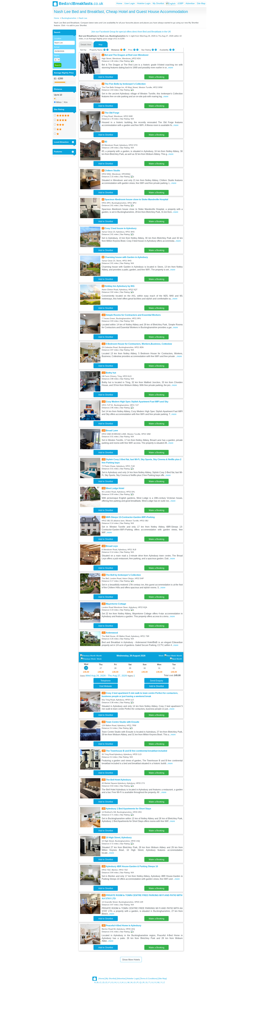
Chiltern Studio (112, 170)
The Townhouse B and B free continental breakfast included (136, 751)
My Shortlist (158, 3)
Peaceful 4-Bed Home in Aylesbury (123, 925)
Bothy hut (111, 373)
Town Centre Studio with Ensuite (122, 722)
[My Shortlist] (110, 978)
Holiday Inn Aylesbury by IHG (119, 286)
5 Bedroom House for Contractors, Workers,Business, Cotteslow (139, 344)
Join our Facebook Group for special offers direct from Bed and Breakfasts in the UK (131, 32)
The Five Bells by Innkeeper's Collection (125, 84)
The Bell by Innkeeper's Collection (123, 575)
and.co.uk (81, 3)
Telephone (105, 681)
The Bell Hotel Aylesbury (118, 780)
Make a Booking (156, 77)
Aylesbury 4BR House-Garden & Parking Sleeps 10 (132, 866)
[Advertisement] (194, 70)
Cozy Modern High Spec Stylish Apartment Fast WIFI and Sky (137, 401)
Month (99, 656)
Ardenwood (112, 633)
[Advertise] (121, 978)
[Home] (101, 978)
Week (99, 659)
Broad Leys (112, 546)
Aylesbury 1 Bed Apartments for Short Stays (128, 808)
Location (57, 38)
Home (119, 3)
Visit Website (105, 686)
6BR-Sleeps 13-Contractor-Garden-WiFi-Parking (130, 517)
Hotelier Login (144, 3)
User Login (129, 3)
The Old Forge (112, 113)
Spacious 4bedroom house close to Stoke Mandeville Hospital (136, 199)
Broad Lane (112, 430)
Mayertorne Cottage (116, 604)
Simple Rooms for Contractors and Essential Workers (133, 315)
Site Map (201, 3)
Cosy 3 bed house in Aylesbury (121, 228)
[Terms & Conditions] (149, 978)
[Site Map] (162, 978)
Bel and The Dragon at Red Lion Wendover (127, 55)
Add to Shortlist (105, 77)
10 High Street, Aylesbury (119, 837)
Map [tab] (100, 44)
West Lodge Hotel (115, 488)
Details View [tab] (86, 44)
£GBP (180, 3)
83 (106, 142)
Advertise (190, 3)
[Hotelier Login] (132, 978)
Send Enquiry (156, 681)
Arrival (56, 47)
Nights (56, 55)
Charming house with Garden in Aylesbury (126, 257)
